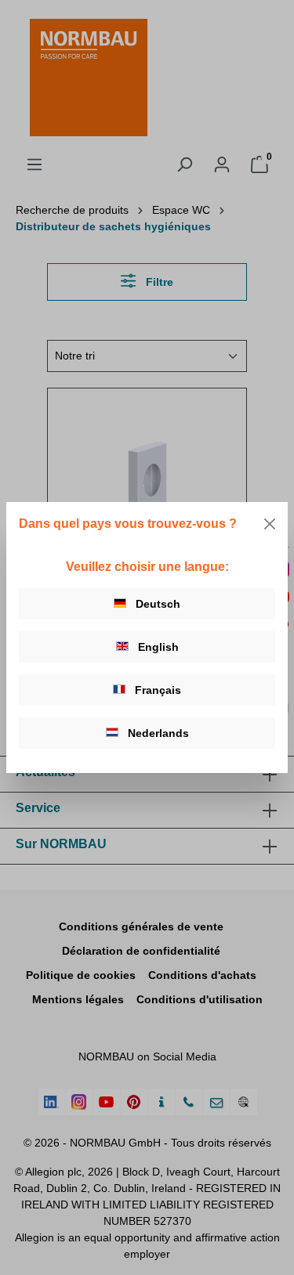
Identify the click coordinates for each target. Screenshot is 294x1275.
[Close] (269, 524)
